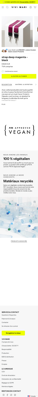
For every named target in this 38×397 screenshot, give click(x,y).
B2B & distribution (8, 357)
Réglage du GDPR (8, 383)
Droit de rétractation (8, 375)
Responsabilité (6, 349)
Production (5, 353)
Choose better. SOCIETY (10, 346)
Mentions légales (7, 386)
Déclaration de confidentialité (11, 379)
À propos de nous (7, 342)
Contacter (5, 322)
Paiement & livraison (8, 319)
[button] (33, 396)
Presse (4, 360)
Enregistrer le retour (13, 333)
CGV (3, 372)
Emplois (4, 364)
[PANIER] (35, 7)
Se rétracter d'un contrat (10, 326)
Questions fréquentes (9, 315)
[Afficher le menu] (3, 7)
